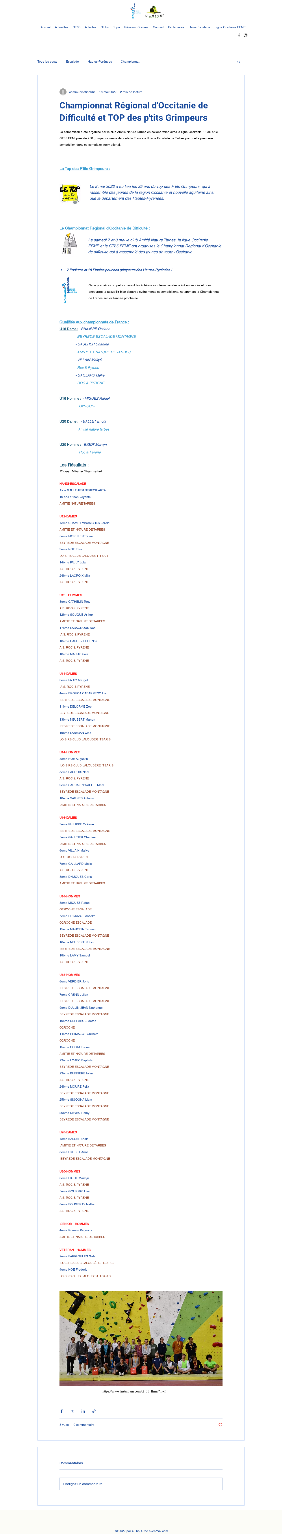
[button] (239, 61)
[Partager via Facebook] (61, 1411)
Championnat (130, 61)
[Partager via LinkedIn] (83, 1411)
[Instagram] (245, 35)
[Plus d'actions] (220, 92)
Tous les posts (47, 61)
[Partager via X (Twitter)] (72, 1411)
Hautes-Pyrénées (100, 61)
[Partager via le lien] (94, 1411)
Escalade (72, 61)
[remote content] (141, 1391)
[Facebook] (239, 35)
